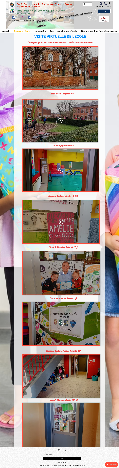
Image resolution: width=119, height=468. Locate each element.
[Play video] (60, 68)
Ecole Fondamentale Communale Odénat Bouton (45, 4)
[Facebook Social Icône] (13, 17)
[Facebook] (29, 17)
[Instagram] (21, 17)
